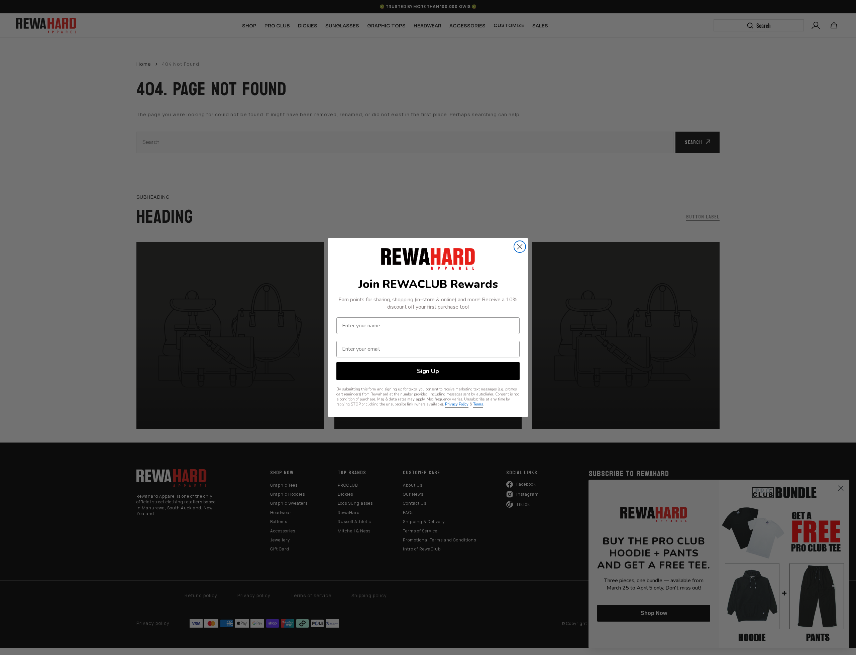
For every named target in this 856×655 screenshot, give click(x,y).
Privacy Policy (456, 404)
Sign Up (428, 371)
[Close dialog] (520, 247)
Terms (478, 404)
